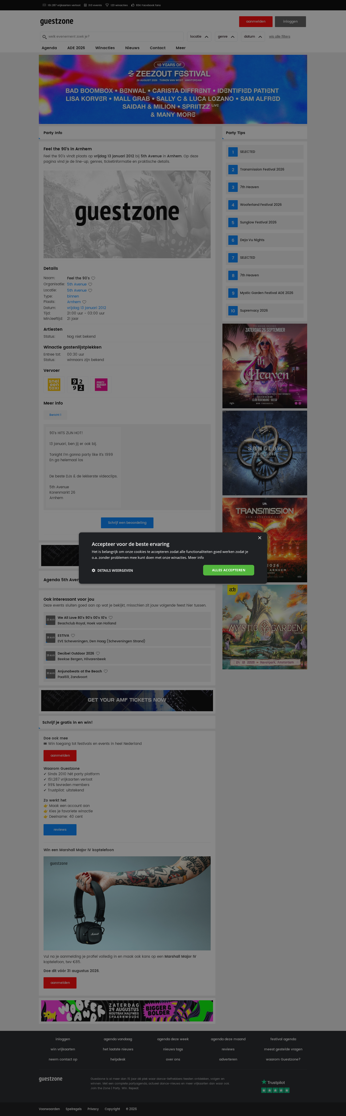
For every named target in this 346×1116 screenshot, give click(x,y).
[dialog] (173, 558)
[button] (112, 570)
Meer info (196, 557)
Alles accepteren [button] (228, 570)
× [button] (259, 538)
